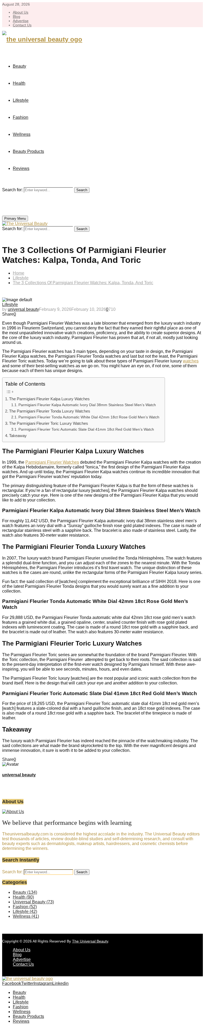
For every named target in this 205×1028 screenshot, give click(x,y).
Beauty (19, 66)
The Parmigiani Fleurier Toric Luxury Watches (48, 423)
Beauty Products (28, 151)
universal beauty (23, 309)
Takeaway (18, 435)
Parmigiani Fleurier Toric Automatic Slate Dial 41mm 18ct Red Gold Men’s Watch (86, 429)
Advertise (21, 21)
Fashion (20, 117)
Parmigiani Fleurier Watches (52, 462)
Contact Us (22, 25)
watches (191, 361)
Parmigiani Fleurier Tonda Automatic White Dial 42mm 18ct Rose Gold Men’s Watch (88, 417)
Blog (16, 16)
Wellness (21, 134)
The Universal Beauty (90, 941)
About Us (20, 12)
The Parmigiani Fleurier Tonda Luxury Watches (49, 411)
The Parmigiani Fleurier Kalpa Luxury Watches (49, 399)
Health (19, 83)
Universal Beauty (33, 902)
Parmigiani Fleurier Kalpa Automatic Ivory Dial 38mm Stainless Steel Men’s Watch (87, 405)
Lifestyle (21, 100)
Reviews (21, 168)
